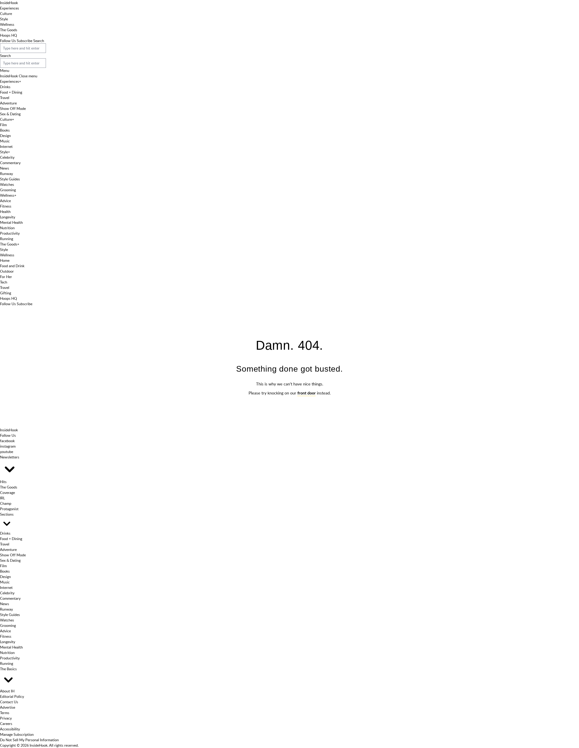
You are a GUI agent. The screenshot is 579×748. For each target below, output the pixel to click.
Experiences (9, 8)
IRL (2, 498)
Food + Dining (11, 92)
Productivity (10, 233)
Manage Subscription (17, 734)
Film (3, 124)
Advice (5, 200)
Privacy (6, 718)
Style (4, 19)
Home (4, 260)
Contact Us (9, 701)
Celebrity (7, 157)
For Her (6, 276)
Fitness (5, 206)
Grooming (8, 189)
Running (6, 238)
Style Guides (10, 179)
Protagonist (9, 508)
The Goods (8, 29)
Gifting (5, 292)
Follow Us (8, 40)
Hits (3, 481)
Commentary (10, 162)
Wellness (7, 24)
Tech (3, 282)
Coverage (7, 492)
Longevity (7, 217)
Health (5, 211)
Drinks (5, 86)
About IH (7, 691)
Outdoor (7, 271)
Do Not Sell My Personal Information (29, 739)
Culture (6, 13)
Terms (4, 712)
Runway (6, 173)
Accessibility (10, 729)
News (4, 168)
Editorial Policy (12, 696)
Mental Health (11, 222)
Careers (6, 723)
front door (306, 393)
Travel (4, 97)
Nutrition (7, 227)
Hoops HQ (8, 35)
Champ (5, 503)
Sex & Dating (10, 113)
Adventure (8, 103)
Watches (7, 184)
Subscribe (24, 40)
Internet (6, 146)
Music (5, 141)
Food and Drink (12, 265)
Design (5, 135)
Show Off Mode (13, 108)
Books (5, 130)
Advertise (7, 707)
